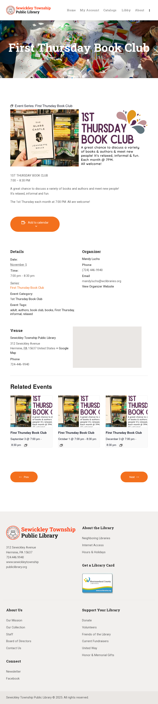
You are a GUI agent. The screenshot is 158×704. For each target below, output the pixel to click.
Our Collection (15, 627)
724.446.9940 (15, 557)
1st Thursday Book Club (26, 299)
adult (13, 310)
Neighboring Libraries (96, 538)
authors (23, 310)
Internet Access (93, 545)
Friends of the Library (96, 634)
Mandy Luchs (91, 259)
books (49, 310)
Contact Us (13, 648)
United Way (89, 648)
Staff (9, 634)
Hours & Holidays (94, 552)
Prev (26, 477)
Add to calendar (38, 222)
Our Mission (14, 620)
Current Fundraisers (95, 641)
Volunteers (89, 627)
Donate (87, 620)
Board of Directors (18, 641)
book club (36, 310)
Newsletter (13, 671)
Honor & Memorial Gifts (98, 655)
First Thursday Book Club (27, 288)
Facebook (13, 678)
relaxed (28, 314)
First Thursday (64, 310)
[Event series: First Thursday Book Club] (25, 445)
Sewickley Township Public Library (33, 338)
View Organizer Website (98, 286)
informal (16, 314)
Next (132, 477)
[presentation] (31, 411)
